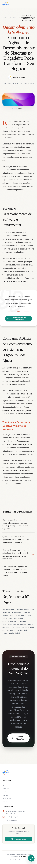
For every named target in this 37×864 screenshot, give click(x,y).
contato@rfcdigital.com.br (14, 817)
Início (4, 785)
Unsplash (21, 109)
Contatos (5, 795)
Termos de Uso (23, 860)
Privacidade (13, 860)
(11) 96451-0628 (11, 820)
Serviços (5, 792)
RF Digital (23, 856)
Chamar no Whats (20, 839)
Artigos (13, 18)
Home (4, 18)
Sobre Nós (5, 788)
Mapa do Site (6, 798)
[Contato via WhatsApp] (31, 858)
